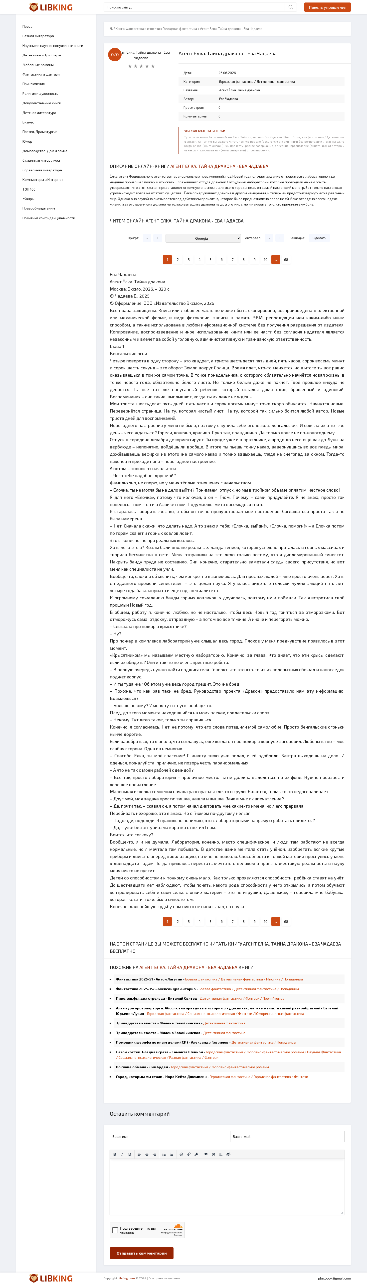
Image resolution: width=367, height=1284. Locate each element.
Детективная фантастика (276, 82)
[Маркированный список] (164, 1154)
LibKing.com (126, 1278)
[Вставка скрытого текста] (228, 1154)
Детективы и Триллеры (41, 55)
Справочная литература (42, 170)
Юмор (27, 141)
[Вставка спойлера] (221, 1154)
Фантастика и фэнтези (41, 74)
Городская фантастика (180, 29)
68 (286, 259)
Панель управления (327, 7)
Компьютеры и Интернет (42, 179)
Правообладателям (38, 208)
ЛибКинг (116, 29)
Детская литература (39, 112)
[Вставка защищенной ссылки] (196, 1154)
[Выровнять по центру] (147, 1154)
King (56, 7)
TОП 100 (28, 189)
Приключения (33, 84)
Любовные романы (38, 65)
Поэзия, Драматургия (39, 131)
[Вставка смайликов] (181, 1154)
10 (265, 259)
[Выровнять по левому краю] (139, 1154)
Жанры (28, 199)
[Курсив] (122, 1154)
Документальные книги (41, 103)
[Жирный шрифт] (114, 1154)
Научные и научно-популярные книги (52, 45)
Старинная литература (41, 160)
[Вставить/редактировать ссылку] (188, 1154)
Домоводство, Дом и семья (44, 151)
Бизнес (28, 122)
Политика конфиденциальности (48, 218)
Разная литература (38, 36)
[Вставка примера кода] (213, 1154)
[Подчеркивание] (129, 1154)
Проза (27, 26)
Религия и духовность (40, 93)
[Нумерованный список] (171, 1154)
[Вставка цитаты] (206, 1154)
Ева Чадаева (228, 99)
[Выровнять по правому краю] (154, 1154)
